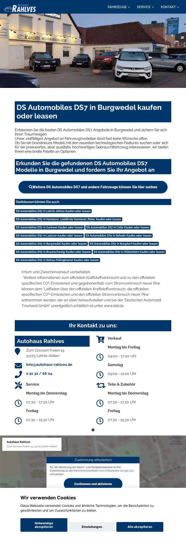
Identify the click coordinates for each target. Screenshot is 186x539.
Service (144, 7)
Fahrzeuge (117, 7)
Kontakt (168, 7)
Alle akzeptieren (139, 527)
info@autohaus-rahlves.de (49, 365)
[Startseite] (19, 7)
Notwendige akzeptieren (44, 525)
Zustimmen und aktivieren (93, 484)
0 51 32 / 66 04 (39, 373)
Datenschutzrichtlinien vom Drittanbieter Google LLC (104, 470)
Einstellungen (92, 527)
